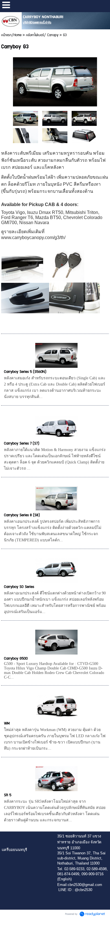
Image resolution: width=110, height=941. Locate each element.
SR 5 (7, 795)
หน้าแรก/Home (11, 35)
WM (7, 723)
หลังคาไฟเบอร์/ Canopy (42, 35)
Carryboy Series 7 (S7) (21, 443)
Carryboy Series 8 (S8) (22, 515)
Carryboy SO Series (19, 587)
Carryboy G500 (16, 658)
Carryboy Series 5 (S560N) (25, 372)
